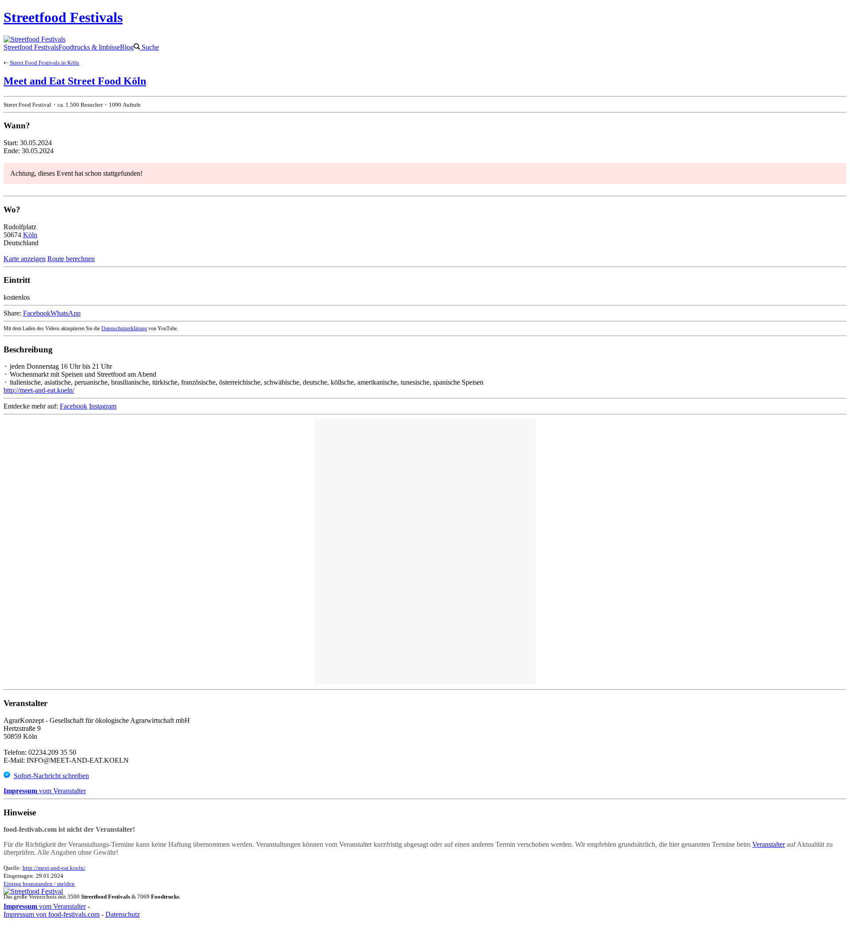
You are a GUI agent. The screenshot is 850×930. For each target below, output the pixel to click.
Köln (30, 235)
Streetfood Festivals (31, 47)
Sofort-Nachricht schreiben (51, 776)
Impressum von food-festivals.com (52, 914)
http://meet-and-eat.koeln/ (39, 390)
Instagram (102, 406)
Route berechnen (71, 258)
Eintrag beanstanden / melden (39, 883)
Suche (149, 47)
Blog (127, 47)
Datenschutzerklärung (124, 328)
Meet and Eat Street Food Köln (75, 81)
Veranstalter (768, 844)
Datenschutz (122, 914)
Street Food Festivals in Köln (44, 62)
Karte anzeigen (25, 258)
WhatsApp (65, 313)
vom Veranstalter (45, 791)
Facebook (36, 313)
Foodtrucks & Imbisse (89, 47)
